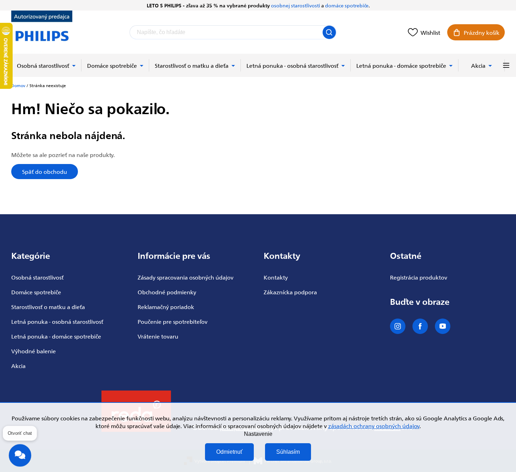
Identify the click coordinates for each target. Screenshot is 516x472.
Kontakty (276, 277)
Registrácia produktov (418, 277)
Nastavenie (258, 434)
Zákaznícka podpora (290, 292)
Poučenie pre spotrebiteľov (172, 321)
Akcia (18, 365)
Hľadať (329, 32)
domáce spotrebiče (347, 5)
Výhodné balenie (33, 351)
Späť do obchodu (44, 171)
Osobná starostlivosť (37, 277)
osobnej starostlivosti (295, 5)
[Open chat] (20, 454)
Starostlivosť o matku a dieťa (48, 306)
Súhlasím (288, 452)
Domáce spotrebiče (36, 292)
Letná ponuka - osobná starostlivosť (57, 321)
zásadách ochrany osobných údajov (373, 426)
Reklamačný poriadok (166, 306)
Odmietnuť (229, 452)
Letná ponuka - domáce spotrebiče (56, 336)
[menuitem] (46, 65)
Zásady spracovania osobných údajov (185, 277)
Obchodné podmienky (167, 292)
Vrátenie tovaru (158, 336)
